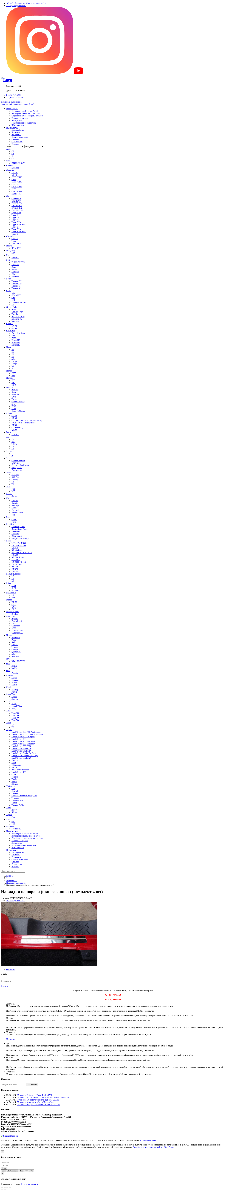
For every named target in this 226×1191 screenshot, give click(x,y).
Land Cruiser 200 (19, 739)
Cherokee (15, 463)
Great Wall (10, 331)
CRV (14, 373)
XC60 (14, 812)
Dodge (9, 246)
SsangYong (11, 694)
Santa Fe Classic (18, 411)
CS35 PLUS (17, 177)
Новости (15, 144)
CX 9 (14, 609)
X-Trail (15, 642)
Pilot (13, 375)
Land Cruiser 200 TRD (21, 746)
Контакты (16, 132)
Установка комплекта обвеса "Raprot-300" (35, 1102)
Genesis (9, 323)
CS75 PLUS (17, 187)
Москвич (10, 826)
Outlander (16, 626)
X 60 (14, 585)
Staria (14, 392)
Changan (10, 170)
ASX (14, 628)
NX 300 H (16, 560)
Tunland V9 (16, 288)
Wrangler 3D (17, 467)
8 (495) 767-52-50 (13, 95)
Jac (7, 437)
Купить (4, 986)
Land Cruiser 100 (19, 772)
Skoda (9, 687)
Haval (8, 347)
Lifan (8, 583)
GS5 (13, 298)
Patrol (14, 640)
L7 (13, 578)
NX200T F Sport (19, 562)
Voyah (9, 814)
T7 (13, 725)
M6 (13, 366)
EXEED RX (17, 205)
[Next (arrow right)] (5, 1189)
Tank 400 (15, 718)
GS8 (13, 300)
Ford (8, 260)
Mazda (9, 600)
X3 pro (14, 496)
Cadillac (9, 165)
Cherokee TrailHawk (20, 465)
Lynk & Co (11, 593)
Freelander (16, 531)
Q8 (13, 158)
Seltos (14, 508)
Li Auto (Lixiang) (13, 574)
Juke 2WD (16, 656)
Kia (7, 498)
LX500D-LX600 (19, 543)
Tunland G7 (16, 281)
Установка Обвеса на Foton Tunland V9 (34, 1095)
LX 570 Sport (17, 564)
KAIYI (9, 493)
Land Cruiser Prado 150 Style (24, 753)
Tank (8, 711)
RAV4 (14, 767)
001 (13, 822)
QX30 (14, 416)
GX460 (15, 548)
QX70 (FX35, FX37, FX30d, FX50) (27, 420)
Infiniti (9, 413)
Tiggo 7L (15, 220)
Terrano (15, 647)
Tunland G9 (16, 283)
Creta (14, 397)
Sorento (15, 503)
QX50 (14, 418)
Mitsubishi (10, 616)
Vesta (14, 522)
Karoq (14, 692)
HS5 (13, 380)
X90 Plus (15, 475)
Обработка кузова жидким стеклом (27, 116)
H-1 (13, 404)
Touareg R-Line (18, 805)
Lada (8, 517)
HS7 (13, 382)
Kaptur (14, 678)
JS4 (13, 439)
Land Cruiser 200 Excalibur (23, 744)
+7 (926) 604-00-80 (14, 97)
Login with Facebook (10, 1171)
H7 (13, 352)
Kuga (14, 267)
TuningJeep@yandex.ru (16, 5)
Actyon (15, 699)
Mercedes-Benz (12, 611)
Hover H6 (16, 345)
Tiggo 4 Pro (16, 213)
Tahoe (14, 241)
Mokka (14, 668)
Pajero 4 (15, 619)
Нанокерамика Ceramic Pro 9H (25, 111)
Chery (8, 196)
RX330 (15, 567)
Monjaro (15, 321)
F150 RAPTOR (18, 262)
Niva (8, 659)
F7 (13, 357)
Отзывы (15, 139)
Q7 (13, 151)
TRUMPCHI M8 (19, 302)
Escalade (15, 168)
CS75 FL (15, 184)
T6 (13, 449)
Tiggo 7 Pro (16, 222)
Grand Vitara (17, 706)
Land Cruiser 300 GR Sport (23, 737)
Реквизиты (16, 134)
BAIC (8, 161)
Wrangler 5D (17, 470)
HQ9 (14, 385)
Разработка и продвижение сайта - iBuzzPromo (153, 1147)
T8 (13, 727)
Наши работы (18, 130)
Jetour (8, 472)
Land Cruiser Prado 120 (21, 758)
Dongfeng (10, 250)
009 (13, 824)
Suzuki (9, 701)
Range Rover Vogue (20, 529)
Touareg (15, 793)
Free (13, 817)
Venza (14, 781)
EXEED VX (17, 203)
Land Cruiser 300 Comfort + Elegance (27, 734)
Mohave (15, 501)
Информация (12, 127)
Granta (14, 519)
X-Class (15, 614)
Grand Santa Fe (18, 401)
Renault (9, 675)
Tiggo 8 (15, 227)
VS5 (13, 489)
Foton (8, 279)
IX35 (14, 406)
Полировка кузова (20, 118)
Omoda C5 (16, 198)
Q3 (13, 156)
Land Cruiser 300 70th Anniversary (26, 732)
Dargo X (15, 364)
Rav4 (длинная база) (20, 770)
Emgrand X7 (17, 319)
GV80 (14, 328)
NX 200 (15, 555)
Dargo (14, 361)
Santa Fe (15, 394)
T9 (13, 446)
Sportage (15, 505)
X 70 (14, 588)
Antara (14, 666)
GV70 (14, 326)
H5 (13, 368)
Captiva (15, 238)
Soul (13, 515)
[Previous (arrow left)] (2, 1189)
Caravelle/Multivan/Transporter (24, 796)
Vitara (14, 704)
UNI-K (15, 172)
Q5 (13, 154)
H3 (13, 349)
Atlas (14, 309)
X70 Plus (15, 477)
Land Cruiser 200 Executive (23, 741)
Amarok (15, 791)
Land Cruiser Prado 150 (21, 751)
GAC (8, 290)
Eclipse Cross (17, 630)
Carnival (15, 510)
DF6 (13, 253)
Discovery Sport (18, 526)
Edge (14, 274)
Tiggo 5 (15, 215)
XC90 (14, 810)
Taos (13, 788)
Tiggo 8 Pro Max (19, 231)
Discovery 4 (17, 536)
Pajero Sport (17, 621)
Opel (8, 663)
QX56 (14, 425)
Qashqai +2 (16, 652)
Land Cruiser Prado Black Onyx (25, 755)
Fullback (15, 257)
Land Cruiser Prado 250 (21, 748)
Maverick (15, 276)
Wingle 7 (15, 338)
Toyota (9, 729)
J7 (12, 453)
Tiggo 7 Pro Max (19, 224)
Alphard (15, 784)
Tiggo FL (15, 217)
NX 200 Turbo (18, 557)
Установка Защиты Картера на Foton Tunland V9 (38, 1104)
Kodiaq (15, 689)
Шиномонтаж (18, 125)
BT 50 (14, 602)
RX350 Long (17, 550)
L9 (13, 581)
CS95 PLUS (17, 191)
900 (13, 597)
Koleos (14, 682)
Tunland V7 (16, 286)
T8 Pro (14, 444)
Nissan (9, 635)
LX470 (15, 571)
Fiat (7, 255)
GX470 (15, 569)
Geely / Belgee (12, 307)
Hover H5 (16, 342)
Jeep (8, 458)
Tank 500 (15, 715)
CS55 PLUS (17, 182)
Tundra (14, 779)
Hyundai (9, 387)
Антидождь (17, 120)
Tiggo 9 (15, 234)
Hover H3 (16, 340)
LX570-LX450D (19, 545)
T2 (13, 482)
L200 (14, 623)
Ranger (15, 269)
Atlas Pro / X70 (18, 316)
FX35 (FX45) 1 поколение (23, 423)
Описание (10, 970)
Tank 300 (15, 713)
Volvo (8, 807)
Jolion (14, 359)
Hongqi (9, 378)
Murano (15, 644)
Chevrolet (10, 236)
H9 (13, 354)
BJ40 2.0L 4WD (18, 163)
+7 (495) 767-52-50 (113, 995)
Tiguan (14, 803)
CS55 (14, 179)
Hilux (14, 763)
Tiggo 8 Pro (16, 229)
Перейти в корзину (29, 1184)
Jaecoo (9, 451)
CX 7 (14, 607)
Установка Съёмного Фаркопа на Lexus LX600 (38, 1100)
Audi (8, 149)
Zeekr (8, 819)
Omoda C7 (16, 201)
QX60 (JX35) (17, 427)
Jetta (8, 486)
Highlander (16, 765)
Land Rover (11, 524)
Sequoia (15, 777)
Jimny (14, 708)
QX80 (14, 430)
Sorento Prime (17, 512)
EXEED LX (17, 208)
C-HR (14, 774)
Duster (14, 685)
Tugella (15, 314)
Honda (9, 371)
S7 (13, 305)
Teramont (15, 798)
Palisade (15, 390)
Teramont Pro (17, 800)
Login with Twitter (26, 1171)
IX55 (14, 408)
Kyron (14, 696)
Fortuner (15, 760)
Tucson (15, 399)
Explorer (15, 264)
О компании (17, 142)
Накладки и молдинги (16, 883)
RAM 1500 (16, 248)
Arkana (15, 680)
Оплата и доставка (20, 137)
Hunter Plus (16, 194)
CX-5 (14, 604)
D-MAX (15, 434)
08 (13, 595)
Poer (13, 335)
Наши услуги (12, 109)
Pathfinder (16, 637)
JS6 (13, 441)
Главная (9, 876)
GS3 (13, 293)
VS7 (13, 491)
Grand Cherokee (18, 460)
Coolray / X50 (17, 312)
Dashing (15, 479)
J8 (12, 456)
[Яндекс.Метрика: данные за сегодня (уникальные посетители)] (9, 1136)
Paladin (15, 673)
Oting (8, 670)
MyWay (15, 590)
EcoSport (15, 272)
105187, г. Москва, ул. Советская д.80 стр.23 (26, 3)
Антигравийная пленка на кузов (26, 113)
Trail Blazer (16, 243)
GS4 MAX (16, 295)
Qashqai (15, 649)
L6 (13, 576)
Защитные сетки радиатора (24, 123)
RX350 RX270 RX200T (22, 552)
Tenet (8, 722)
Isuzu (8, 432)
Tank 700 (15, 720)
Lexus (8, 541)
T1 (13, 484)
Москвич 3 (16, 829)
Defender (15, 534)
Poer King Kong (18, 333)
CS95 (14, 189)
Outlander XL (17, 633)
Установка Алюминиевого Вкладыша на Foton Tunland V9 (43, 1097)
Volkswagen (11, 786)
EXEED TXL (17, 210)
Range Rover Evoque (20, 538)
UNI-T (14, 175)
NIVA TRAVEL (18, 661)
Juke (13, 654)
